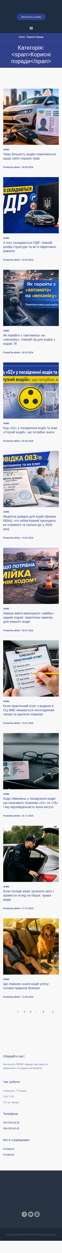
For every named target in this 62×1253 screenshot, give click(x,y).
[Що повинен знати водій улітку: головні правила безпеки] (31, 961)
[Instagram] (37, 1229)
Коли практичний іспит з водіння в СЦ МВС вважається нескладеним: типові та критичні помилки (29, 725)
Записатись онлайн (31, 31)
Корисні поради (35, 51)
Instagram (9, 1163)
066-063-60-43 (11, 1143)
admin (17, 181)
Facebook (8, 1169)
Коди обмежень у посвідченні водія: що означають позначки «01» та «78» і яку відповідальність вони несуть (30, 817)
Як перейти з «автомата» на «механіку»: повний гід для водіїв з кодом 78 (29, 354)
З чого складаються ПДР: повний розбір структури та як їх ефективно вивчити (29, 261)
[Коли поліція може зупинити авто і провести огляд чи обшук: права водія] (31, 868)
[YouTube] (30, 1229)
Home (22, 51)
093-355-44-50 (11, 1137)
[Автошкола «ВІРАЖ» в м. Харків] (31, 14)
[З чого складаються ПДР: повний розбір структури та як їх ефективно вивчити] (31, 220)
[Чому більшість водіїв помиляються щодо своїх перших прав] (31, 131)
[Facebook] (24, 1229)
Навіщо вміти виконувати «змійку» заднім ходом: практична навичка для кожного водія (28, 632)
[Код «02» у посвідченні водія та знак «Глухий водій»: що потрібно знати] (31, 405)
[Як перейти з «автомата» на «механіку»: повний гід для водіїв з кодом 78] (31, 312)
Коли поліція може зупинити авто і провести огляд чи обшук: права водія (28, 910)
